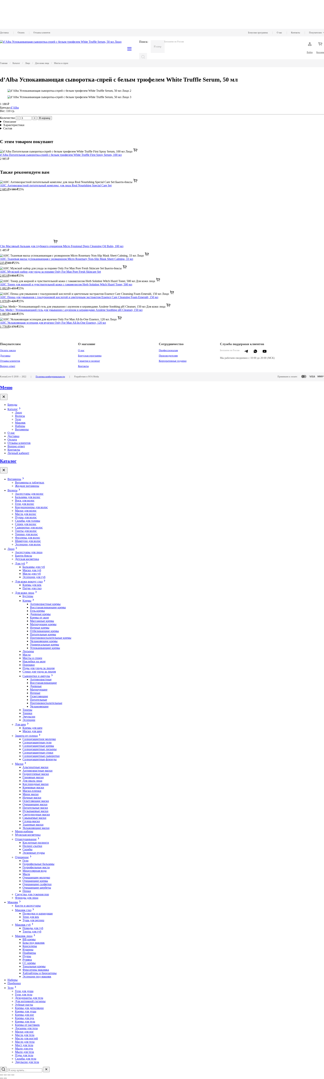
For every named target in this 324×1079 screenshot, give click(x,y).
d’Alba (14, 107)
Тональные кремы (34, 966)
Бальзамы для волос (27, 497)
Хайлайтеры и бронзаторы (39, 973)
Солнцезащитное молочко (39, 739)
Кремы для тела (25, 1021)
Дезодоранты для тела (29, 997)
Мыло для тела (24, 1051)
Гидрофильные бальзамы (38, 864)
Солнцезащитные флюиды (39, 759)
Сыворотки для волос (29, 527)
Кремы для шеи (32, 727)
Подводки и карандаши (37, 913)
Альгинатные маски (35, 767)
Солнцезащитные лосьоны (39, 749)
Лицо (18, 412)
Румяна (27, 959)
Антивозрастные (41, 679)
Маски (19, 763)
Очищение (22, 857)
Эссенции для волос (28, 544)
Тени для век (30, 916)
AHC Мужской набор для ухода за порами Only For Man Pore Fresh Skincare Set (50, 271)
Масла (26, 654)
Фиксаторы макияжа (35, 969)
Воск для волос (24, 500)
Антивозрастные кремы (45, 604)
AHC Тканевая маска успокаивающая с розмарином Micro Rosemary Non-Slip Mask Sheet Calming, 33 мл (66, 259)
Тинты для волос (26, 530)
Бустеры (27, 596)
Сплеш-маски (31, 821)
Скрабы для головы (27, 520)
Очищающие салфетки (37, 884)
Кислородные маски (35, 784)
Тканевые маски (33, 824)
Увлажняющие (39, 706)
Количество (7, 117)
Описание (9, 121)
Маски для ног (24, 1031)
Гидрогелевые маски (35, 774)
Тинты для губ (31, 931)
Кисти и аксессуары (28, 905)
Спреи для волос (25, 524)
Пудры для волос (26, 517)
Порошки (28, 664)
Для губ (20, 563)
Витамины (22, 429)
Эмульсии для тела (27, 1062)
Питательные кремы (43, 634)
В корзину (44, 118)
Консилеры (29, 946)
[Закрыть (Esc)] (1, 1074)
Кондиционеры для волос (31, 507)
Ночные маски (31, 797)
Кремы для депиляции (29, 1008)
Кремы (26, 600)
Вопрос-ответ (7, 366)
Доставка (4, 32)
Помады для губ (32, 928)
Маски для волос (26, 510)
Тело (18, 419)
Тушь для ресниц (33, 920)
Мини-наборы (24, 831)
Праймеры (29, 952)
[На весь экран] (9, 1074)
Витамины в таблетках (29, 482)
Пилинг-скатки (32, 846)
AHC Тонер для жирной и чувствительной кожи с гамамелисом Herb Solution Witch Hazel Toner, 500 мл (66, 284)
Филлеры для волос (27, 537)
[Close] (4, 397)
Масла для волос (25, 514)
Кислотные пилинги (35, 842)
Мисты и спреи (32, 658)
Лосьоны (28, 651)
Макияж (20, 422)
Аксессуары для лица (28, 552)
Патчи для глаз (31, 588)
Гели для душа (24, 991)
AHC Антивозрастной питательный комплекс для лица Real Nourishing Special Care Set (56, 185)
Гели (25, 860)
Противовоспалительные (46, 703)
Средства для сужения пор (32, 894)
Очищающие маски (34, 804)
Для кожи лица (24, 592)
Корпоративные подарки (173, 361)
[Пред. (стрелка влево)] (1, 1078)
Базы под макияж (33, 942)
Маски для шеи (32, 731)
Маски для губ (31, 570)
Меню (6, 387)
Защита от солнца (26, 735)
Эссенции (28, 720)
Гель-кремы (37, 610)
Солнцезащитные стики (37, 752)
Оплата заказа (8, 350)
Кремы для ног (24, 1014)
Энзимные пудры (33, 852)
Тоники (27, 713)
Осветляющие (39, 696)
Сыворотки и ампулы (36, 676)
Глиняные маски (33, 777)
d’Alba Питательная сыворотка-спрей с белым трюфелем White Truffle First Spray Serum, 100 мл (61, 154)
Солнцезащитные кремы (38, 745)
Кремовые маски (33, 787)
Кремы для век (31, 584)
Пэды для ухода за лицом (38, 668)
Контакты (295, 32)
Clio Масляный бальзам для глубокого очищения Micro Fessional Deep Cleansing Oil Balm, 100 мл (61, 246)
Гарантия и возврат (89, 361)
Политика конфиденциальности (50, 376)
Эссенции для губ (33, 577)
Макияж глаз (23, 910)
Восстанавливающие (43, 682)
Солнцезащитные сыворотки (41, 756)
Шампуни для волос (28, 541)
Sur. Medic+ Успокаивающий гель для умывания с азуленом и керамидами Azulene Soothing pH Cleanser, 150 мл (71, 310)
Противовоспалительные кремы (50, 637)
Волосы (20, 415)
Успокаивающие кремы (45, 648)
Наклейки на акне (34, 661)
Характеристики (13, 125)
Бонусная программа (258, 32)
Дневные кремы (40, 614)
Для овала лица (32, 780)
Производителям (168, 355)
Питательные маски (35, 807)
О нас (279, 32)
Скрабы (27, 849)
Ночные (35, 693)
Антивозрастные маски (37, 770)
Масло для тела (24, 1041)
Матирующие (38, 689)
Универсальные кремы (44, 644)
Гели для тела (23, 994)
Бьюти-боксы (23, 555)
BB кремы (29, 939)
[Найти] (143, 57)
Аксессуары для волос (29, 493)
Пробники (14, 983)
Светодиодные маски (36, 814)
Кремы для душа (25, 1011)
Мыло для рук (24, 1048)
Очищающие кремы (35, 880)
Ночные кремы (39, 627)
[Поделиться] (5, 1074)
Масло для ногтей (26, 1038)
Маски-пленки (31, 790)
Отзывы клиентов (41, 32)
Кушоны (27, 949)
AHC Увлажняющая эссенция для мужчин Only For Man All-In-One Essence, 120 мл (53, 322)
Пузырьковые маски (35, 811)
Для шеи (20, 724)
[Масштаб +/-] (12, 1074)
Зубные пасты (24, 1004)
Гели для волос (24, 503)
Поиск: (143, 41)
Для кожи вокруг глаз (29, 581)
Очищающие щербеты (36, 887)
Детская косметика (27, 559)
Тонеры (27, 709)
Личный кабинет (18, 453)
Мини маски (30, 794)
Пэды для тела (24, 1055)
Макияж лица (23, 936)
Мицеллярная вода (34, 870)
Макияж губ (23, 924)
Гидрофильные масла (36, 867)
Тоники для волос (26, 534)
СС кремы (29, 963)
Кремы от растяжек (27, 1024)
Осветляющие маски (35, 801)
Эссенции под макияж (36, 976)
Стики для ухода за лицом (39, 671)
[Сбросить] (46, 1069)
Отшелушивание (26, 839)
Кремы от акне (39, 617)
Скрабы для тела (25, 1058)
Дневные (36, 686)
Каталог (13, 409)
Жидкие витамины (27, 485)
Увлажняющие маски (36, 828)
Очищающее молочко (36, 877)
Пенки (26, 891)
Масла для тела (24, 1035)
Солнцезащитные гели (37, 742)
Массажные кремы (42, 620)
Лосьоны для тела (26, 1028)
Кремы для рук (24, 1018)
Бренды (12, 404)
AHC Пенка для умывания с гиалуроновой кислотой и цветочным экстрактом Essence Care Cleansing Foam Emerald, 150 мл (79, 297)
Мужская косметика (27, 834)
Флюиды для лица (26, 897)
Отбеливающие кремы (44, 631)
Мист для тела (24, 1045)
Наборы (20, 426)
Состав (7, 128)
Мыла (26, 874)
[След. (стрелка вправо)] (5, 1078)
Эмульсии (28, 716)
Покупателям (315, 32)
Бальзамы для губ (33, 566)
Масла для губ (31, 573)
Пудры (26, 956)
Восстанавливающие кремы (48, 607)
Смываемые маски (34, 817)
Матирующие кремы (43, 624)
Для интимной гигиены (30, 1001)
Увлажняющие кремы (44, 641)
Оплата (21, 32)
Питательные (38, 699)
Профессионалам (168, 350)
